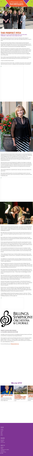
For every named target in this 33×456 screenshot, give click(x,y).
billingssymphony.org (15, 343)
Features (2, 429)
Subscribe (2, 441)
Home (1, 432)
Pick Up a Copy (3, 442)
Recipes (2, 435)
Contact (2, 448)
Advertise (2, 447)
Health (2, 431)
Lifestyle (2, 430)
